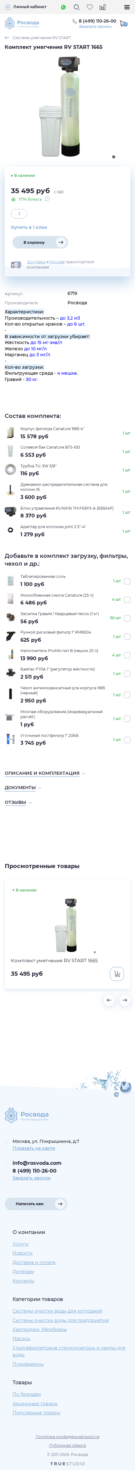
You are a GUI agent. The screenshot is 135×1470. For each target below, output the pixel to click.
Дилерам (23, 1271)
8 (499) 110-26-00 (35, 1171)
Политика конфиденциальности (68, 1436)
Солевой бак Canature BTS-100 (50, 447)
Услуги (21, 1244)
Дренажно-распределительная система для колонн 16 (63, 487)
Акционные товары (35, 1403)
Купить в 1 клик (29, 227)
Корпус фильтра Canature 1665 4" (52, 428)
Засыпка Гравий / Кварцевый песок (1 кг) (59, 613)
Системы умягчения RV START (42, 37)
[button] (109, 1000)
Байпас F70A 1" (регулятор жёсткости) (57, 669)
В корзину (34, 242)
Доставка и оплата (34, 1262)
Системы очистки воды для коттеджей (57, 1311)
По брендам (27, 1394)
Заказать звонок (95, 26)
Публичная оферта (67, 1445)
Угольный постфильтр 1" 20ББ (49, 735)
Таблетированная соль (43, 576)
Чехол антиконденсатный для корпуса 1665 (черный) (62, 691)
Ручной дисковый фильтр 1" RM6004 (55, 632)
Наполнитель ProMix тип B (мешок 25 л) (59, 650)
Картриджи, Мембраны (40, 1329)
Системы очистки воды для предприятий (61, 1320)
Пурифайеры (28, 1364)
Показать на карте (34, 1148)
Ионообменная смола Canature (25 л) (57, 595)
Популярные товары (36, 1413)
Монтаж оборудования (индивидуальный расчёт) (61, 714)
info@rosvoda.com (37, 1163)
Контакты (23, 1281)
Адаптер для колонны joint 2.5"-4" (53, 526)
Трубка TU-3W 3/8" (38, 466)
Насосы (21, 1338)
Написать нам (30, 1203)
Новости (23, 1253)
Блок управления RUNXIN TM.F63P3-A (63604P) (67, 508)
